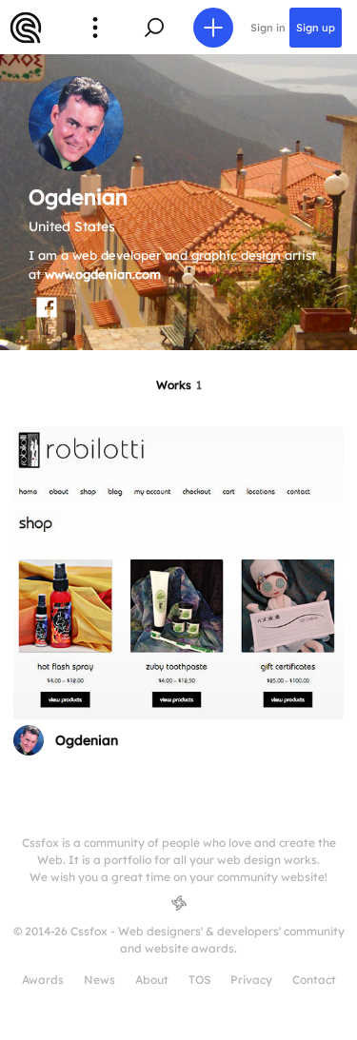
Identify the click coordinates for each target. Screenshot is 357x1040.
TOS (199, 979)
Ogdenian (86, 740)
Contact (314, 979)
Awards (43, 979)
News (99, 979)
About (152, 979)
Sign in (268, 27)
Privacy (251, 979)
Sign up (315, 27)
